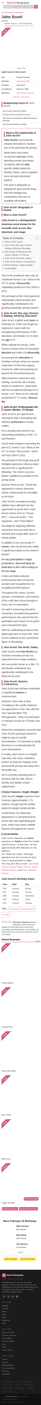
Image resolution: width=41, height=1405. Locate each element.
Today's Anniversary (10, 1209)
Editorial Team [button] (9, 25)
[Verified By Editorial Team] (25, 17)
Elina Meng (21, 1235)
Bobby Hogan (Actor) (20, 867)
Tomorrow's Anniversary (28, 1209)
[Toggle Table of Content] (36, 238)
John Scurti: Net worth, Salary (18, 258)
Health (4, 1347)
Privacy (4, 1402)
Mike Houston (22, 1226)
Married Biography (8, 12)
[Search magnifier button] (36, 6)
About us (5, 1359)
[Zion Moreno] (9, 1246)
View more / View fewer (21, 97)
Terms (9, 1402)
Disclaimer (21, 1402)
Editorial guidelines (8, 1365)
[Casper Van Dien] (20, 1182)
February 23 (21, 81)
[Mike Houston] (9, 1228)
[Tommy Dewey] (20, 962)
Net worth (5, 1308)
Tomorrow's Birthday (28, 1259)
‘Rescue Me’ (14, 909)
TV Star (6, 915)
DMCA (15, 1402)
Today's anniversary (8, 1332)
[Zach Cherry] (20, 1094)
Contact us (5, 1371)
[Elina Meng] (9, 1237)
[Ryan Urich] (20, 1138)
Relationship (6, 1320)
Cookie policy (6, 1374)
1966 (27, 81)
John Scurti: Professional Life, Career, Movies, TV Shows (18, 253)
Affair (3, 1323)
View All (20, 1252)
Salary (4, 1344)
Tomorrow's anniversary (9, 1335)
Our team (5, 1362)
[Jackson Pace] (20, 1006)
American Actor (28, 909)
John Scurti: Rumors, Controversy (20, 262)
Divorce (4, 1317)
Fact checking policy (8, 1368)
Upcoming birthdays (8, 1341)
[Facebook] (4, 1296)
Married (18, 2)
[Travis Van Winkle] (20, 1050)
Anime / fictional (7, 1350)
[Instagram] (13, 1296)
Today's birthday (7, 1338)
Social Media (11, 268)
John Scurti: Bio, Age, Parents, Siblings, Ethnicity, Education (18, 246)
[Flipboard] (17, 1296)
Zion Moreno (22, 1244)
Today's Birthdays (11, 1259)
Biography (20, 12)
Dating (4, 1314)
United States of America (25, 93)
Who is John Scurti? (14, 242)
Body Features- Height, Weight (19, 265)
